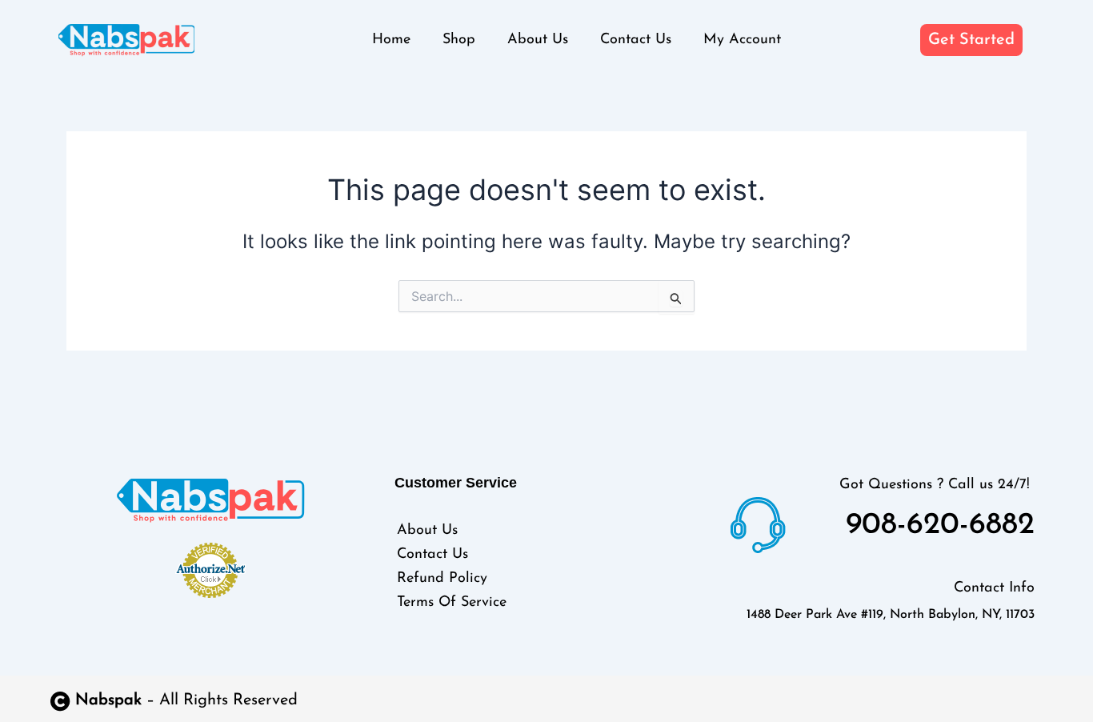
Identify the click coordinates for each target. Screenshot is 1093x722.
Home (391, 40)
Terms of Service (451, 603)
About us (537, 40)
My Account (742, 40)
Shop (458, 40)
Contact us (635, 40)
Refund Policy (442, 579)
